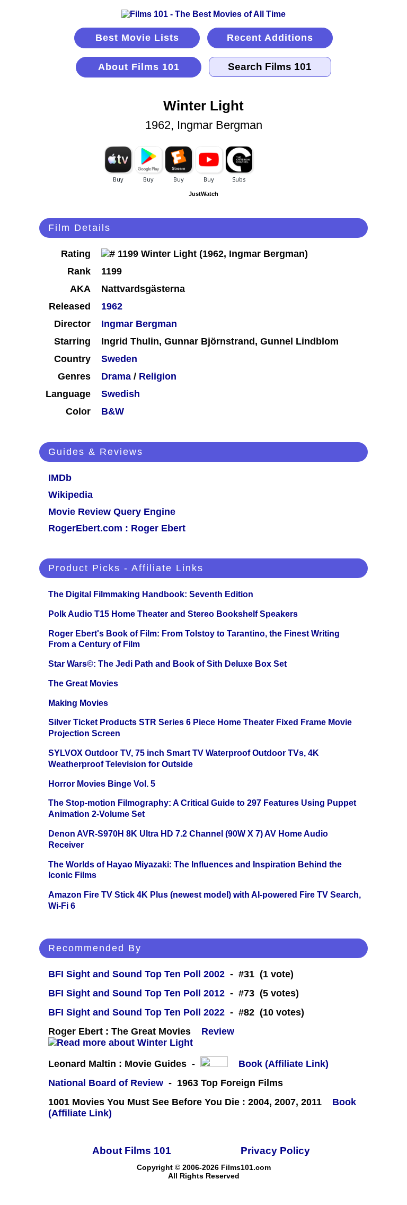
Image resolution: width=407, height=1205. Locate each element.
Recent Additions (270, 37)
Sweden (119, 359)
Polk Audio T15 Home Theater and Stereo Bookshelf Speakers (173, 613)
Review (220, 1031)
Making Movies (78, 703)
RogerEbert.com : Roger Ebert (116, 528)
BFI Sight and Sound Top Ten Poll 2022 (136, 1012)
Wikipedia (70, 494)
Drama (116, 376)
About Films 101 (139, 67)
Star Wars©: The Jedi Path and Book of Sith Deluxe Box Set (167, 663)
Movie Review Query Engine (111, 511)
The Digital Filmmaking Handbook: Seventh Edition (150, 594)
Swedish (120, 394)
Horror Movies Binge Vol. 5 (101, 783)
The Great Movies (83, 683)
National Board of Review (105, 1083)
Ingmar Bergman (139, 324)
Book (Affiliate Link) (283, 1063)
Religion (157, 376)
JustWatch (203, 194)
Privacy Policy (275, 1150)
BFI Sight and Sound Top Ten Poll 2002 (136, 974)
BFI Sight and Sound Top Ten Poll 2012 (136, 993)
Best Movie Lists (137, 37)
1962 (111, 306)
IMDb (60, 477)
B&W (112, 411)
